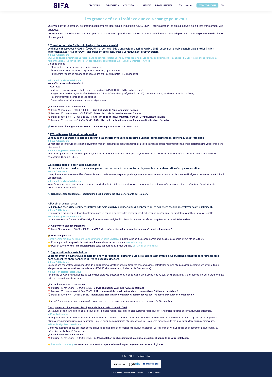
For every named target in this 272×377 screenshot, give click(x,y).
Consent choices (154, 372)
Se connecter (186, 5)
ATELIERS (147, 5)
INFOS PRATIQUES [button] (163, 5)
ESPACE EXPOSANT (207, 5)
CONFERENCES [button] (130, 5)
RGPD (131, 356)
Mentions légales (143, 356)
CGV (124, 356)
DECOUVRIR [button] (94, 5)
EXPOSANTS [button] (112, 5)
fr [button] (222, 5)
